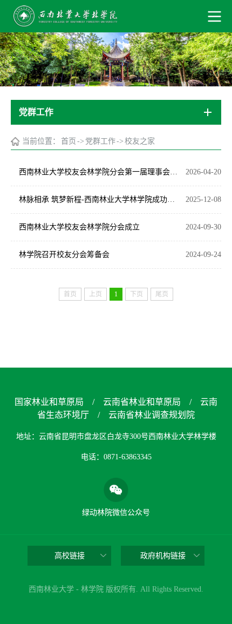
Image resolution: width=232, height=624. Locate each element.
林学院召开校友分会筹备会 (64, 254)
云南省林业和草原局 (142, 401)
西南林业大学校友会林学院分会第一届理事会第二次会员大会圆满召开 (99, 172)
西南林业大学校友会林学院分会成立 (79, 227)
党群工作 (100, 141)
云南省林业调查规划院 (151, 414)
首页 (68, 141)
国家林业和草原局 (49, 401)
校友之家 (140, 141)
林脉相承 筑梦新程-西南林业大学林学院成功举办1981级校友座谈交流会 (99, 199)
